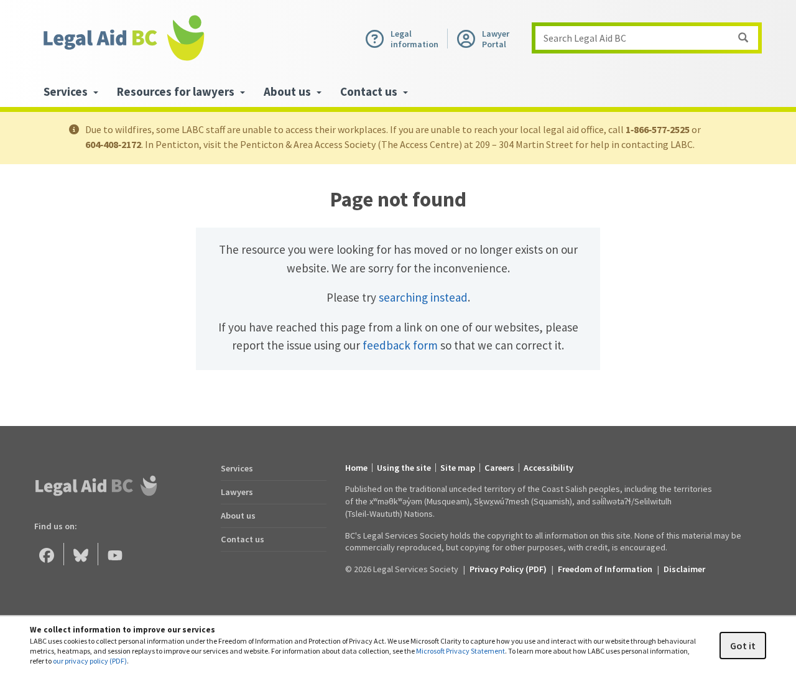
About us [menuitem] (288, 91)
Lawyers (237, 492)
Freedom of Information (605, 569)
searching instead (423, 297)
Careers (499, 467)
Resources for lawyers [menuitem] (177, 91)
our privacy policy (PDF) (90, 660)
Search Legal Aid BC (585, 38)
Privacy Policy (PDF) (508, 569)
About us (238, 515)
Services (237, 468)
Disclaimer (684, 569)
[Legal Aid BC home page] (123, 38)
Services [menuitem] (67, 91)
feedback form (400, 345)
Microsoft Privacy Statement (460, 650)
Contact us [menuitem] (370, 91)
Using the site (404, 467)
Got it (743, 645)
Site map (457, 467)
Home (356, 467)
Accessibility (548, 467)
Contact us (242, 539)
